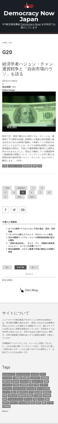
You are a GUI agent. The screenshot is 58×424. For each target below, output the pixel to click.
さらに (28, 274)
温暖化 (30, 396)
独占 (13, 392)
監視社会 (47, 392)
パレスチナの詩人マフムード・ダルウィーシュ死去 (30, 234)
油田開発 (44, 378)
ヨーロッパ (7, 389)
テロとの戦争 (24, 403)
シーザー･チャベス (16, 399)
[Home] (29, 5)
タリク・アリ (38, 381)
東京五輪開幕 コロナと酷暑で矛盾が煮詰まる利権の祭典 (31, 250)
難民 (44, 403)
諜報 (47, 399)
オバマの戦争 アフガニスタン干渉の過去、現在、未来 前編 (32, 230)
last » (32, 197)
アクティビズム (19, 389)
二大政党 (38, 396)
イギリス (44, 385)
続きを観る (7, 280)
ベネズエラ (7, 385)
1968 (37, 385)
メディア (6, 392)
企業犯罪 (47, 396)
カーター (34, 374)
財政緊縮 (27, 166)
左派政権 (24, 385)
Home (4, 43)
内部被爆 (6, 406)
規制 (46, 381)
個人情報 (38, 392)
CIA (35, 399)
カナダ (40, 399)
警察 (4, 396)
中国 (4, 166)
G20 (39, 166)
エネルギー (35, 378)
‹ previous (21, 188)
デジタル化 (31, 389)
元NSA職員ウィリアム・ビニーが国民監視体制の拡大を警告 (31, 238)
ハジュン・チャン (15, 166)
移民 (38, 403)
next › (20, 197)
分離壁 (26, 378)
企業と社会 (13, 396)
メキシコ (14, 403)
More (4, 411)
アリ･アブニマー (23, 374)
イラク (50, 403)
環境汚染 (6, 381)
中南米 (16, 385)
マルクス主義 (25, 381)
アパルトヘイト (9, 374)
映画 (4, 399)
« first (7, 188)
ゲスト (42, 374)
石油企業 (15, 381)
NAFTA (5, 403)
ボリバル (28, 399)
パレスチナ (7, 378)
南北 (33, 403)
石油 (31, 385)
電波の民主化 (22, 392)
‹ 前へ (7, 267)
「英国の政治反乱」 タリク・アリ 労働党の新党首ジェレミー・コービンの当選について (31, 244)
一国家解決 (18, 378)
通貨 (34, 166)
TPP (31, 392)
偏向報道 (22, 396)
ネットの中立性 (43, 389)
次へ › (34, 267)
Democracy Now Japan (29, 16)
